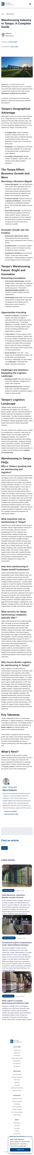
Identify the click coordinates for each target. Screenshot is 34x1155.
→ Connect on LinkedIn (10, 811)
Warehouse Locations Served (17, 1136)
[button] (30, 4)
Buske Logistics (9, 766)
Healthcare (17, 1082)
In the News (17, 1128)
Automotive (17, 1079)
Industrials (17, 1085)
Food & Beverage (17, 1074)
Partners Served (17, 1115)
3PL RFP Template (17, 1109)
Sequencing (17, 1052)
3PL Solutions (17, 1066)
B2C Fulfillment (17, 1063)
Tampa (3, 407)
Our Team (17, 1125)
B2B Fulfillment (17, 1061)
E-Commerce (17, 1055)
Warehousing (17, 1050)
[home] (7, 4)
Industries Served (17, 1090)
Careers (17, 1131)
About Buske (17, 1123)
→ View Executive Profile (10, 814)
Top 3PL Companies (17, 1101)
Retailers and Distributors (17, 1088)
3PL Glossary (17, 1104)
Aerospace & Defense (17, 1077)
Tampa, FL (4, 84)
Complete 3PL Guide (17, 1098)
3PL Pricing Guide (17, 1106)
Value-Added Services (17, 1058)
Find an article (10, 840)
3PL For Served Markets (17, 1112)
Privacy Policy (17, 1133)
